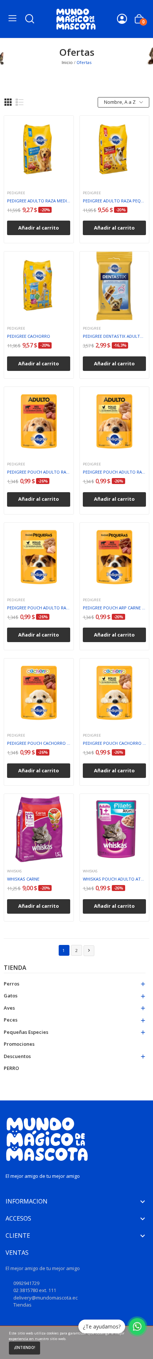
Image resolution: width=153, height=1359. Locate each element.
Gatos (10, 995)
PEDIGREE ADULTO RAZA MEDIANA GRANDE (38, 200)
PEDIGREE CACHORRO (28, 336)
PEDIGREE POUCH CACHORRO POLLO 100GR (114, 743)
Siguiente (89, 950)
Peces (10, 1019)
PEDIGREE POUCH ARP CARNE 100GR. (114, 607)
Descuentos (17, 1056)
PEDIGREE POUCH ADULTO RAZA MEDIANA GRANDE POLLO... (114, 472)
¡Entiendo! (24, 1347)
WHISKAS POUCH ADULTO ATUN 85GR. (114, 879)
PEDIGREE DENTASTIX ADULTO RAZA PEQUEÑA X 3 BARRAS (114, 336)
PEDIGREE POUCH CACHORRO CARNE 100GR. (38, 743)
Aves (9, 1007)
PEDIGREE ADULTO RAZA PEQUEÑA (114, 200)
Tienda (15, 968)
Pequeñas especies (26, 1032)
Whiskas (14, 871)
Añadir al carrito (38, 227)
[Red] (8, 102)
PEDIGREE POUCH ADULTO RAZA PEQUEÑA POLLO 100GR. (38, 607)
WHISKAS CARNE (23, 879)
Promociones (19, 1044)
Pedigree (16, 193)
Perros (11, 983)
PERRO (11, 1068)
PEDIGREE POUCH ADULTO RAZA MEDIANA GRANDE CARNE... (38, 472)
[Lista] (19, 102)
